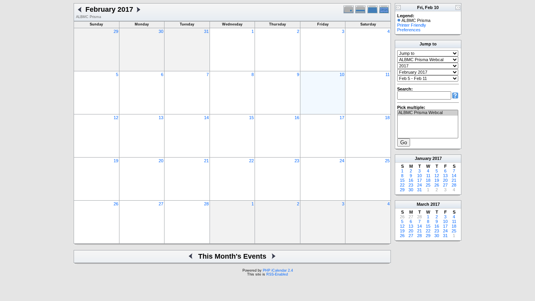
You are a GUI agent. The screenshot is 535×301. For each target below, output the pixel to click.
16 (297, 117)
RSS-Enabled (277, 274)
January (423, 158)
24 (342, 160)
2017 (437, 158)
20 (161, 160)
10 (342, 74)
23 (297, 160)
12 (116, 117)
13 (161, 117)
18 (387, 117)
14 (206, 117)
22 (251, 160)
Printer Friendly (411, 25)
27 (161, 203)
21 (206, 160)
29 (116, 31)
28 (206, 203)
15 (251, 117)
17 (342, 117)
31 (206, 31)
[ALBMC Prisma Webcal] (428, 113)
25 (387, 160)
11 (387, 74)
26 (116, 203)
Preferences (409, 29)
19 (116, 160)
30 (161, 31)
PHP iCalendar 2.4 (278, 270)
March (423, 204)
